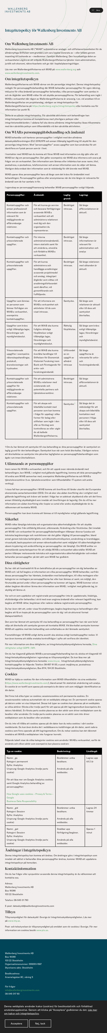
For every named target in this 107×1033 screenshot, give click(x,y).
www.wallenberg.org (65, 69)
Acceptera (16, 1023)
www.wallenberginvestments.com (22, 73)
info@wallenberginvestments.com (22, 990)
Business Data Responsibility (22, 801)
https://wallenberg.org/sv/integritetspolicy (54, 106)
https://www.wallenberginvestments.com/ (27, 683)
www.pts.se (42, 930)
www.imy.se (54, 661)
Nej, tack (40, 1023)
